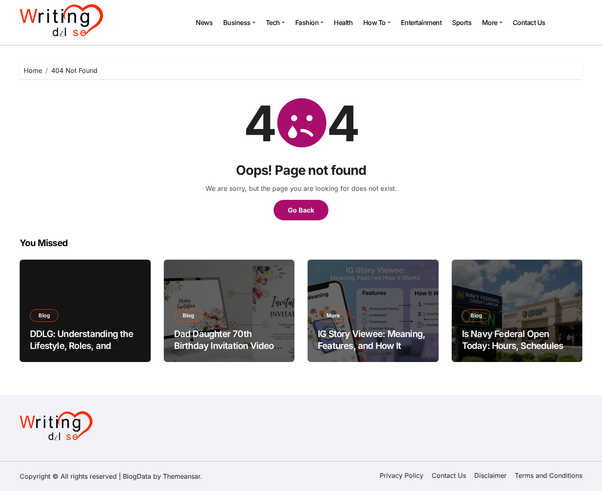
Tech (273, 22)
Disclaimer (490, 475)
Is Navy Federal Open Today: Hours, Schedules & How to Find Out (516, 345)
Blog (44, 315)
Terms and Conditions (548, 475)
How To (374, 22)
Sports (461, 22)
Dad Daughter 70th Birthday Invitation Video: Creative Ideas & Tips (225, 345)
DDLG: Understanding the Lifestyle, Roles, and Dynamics (81, 345)
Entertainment (421, 22)
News (204, 22)
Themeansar (181, 476)
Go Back (301, 210)
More (490, 22)
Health (343, 22)
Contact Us (529, 22)
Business (237, 22)
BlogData (137, 476)
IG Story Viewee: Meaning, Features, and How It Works (371, 345)
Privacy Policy (401, 475)
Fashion (307, 22)
